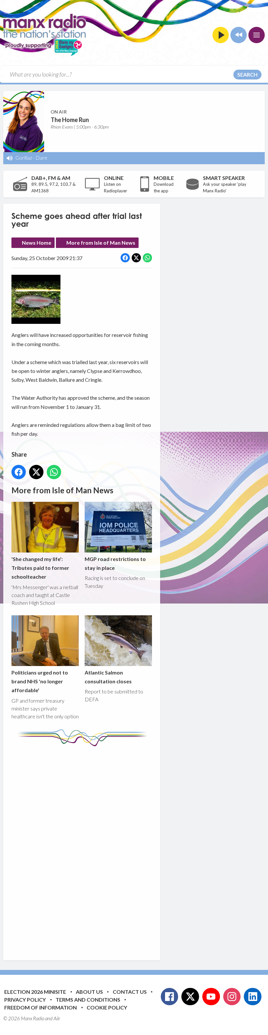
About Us (89, 992)
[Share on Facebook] (125, 257)
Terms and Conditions (88, 999)
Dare (41, 157)
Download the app (164, 187)
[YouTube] (211, 997)
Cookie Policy (107, 1007)
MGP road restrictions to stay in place (115, 563)
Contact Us (130, 992)
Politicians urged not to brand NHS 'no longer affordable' (39, 681)
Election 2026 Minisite (35, 992)
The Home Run (70, 119)
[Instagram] (232, 997)
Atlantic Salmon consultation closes (108, 676)
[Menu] (256, 35)
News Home (36, 242)
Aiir (57, 1018)
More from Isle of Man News (100, 242)
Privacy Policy (25, 999)
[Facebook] (169, 997)
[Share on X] (136, 257)
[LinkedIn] (252, 997)
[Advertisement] (134, 848)
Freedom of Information (40, 1007)
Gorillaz (23, 157)
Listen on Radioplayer (115, 187)
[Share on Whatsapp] (147, 257)
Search (247, 74)
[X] (190, 997)
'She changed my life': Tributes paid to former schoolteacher (40, 568)
